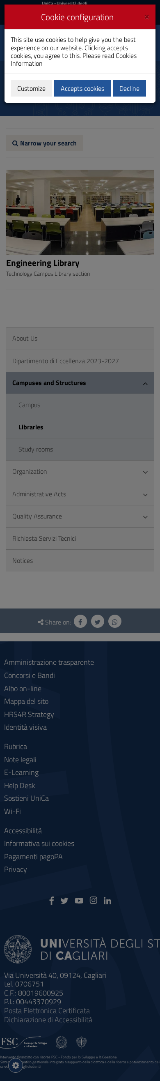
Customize (31, 88)
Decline (129, 88)
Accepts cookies (82, 88)
